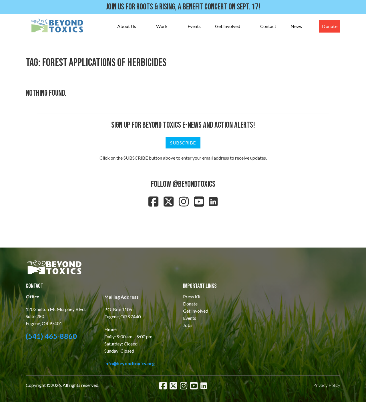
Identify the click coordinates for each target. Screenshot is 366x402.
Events (194, 26)
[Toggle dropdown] (142, 26)
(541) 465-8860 (51, 336)
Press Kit (192, 296)
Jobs (187, 325)
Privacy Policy (326, 385)
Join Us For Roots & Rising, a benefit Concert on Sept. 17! (183, 7)
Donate (329, 26)
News (296, 26)
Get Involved (227, 26)
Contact (268, 26)
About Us (126, 26)
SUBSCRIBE (183, 142)
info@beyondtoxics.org (129, 363)
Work (162, 26)
